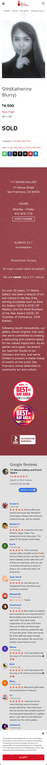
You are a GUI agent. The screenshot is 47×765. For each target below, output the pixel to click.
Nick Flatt (8, 112)
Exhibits (24, 11)
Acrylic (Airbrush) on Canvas (19, 147)
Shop (15, 11)
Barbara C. (15, 524)
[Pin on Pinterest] (30, 153)
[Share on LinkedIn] (35, 153)
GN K (12, 664)
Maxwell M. (15, 594)
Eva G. (13, 544)
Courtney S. (16, 605)
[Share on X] (15, 153)
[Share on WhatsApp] (4, 153)
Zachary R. (15, 725)
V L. (11, 695)
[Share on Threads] (20, 153)
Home (7, 11)
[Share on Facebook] (9, 153)
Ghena (13, 647)
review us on (26, 489)
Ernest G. (14, 503)
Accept (23, 757)
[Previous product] (23, 15)
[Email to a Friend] (25, 153)
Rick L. (13, 681)
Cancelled (37, 11)
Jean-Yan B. (16, 577)
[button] (43, 733)
